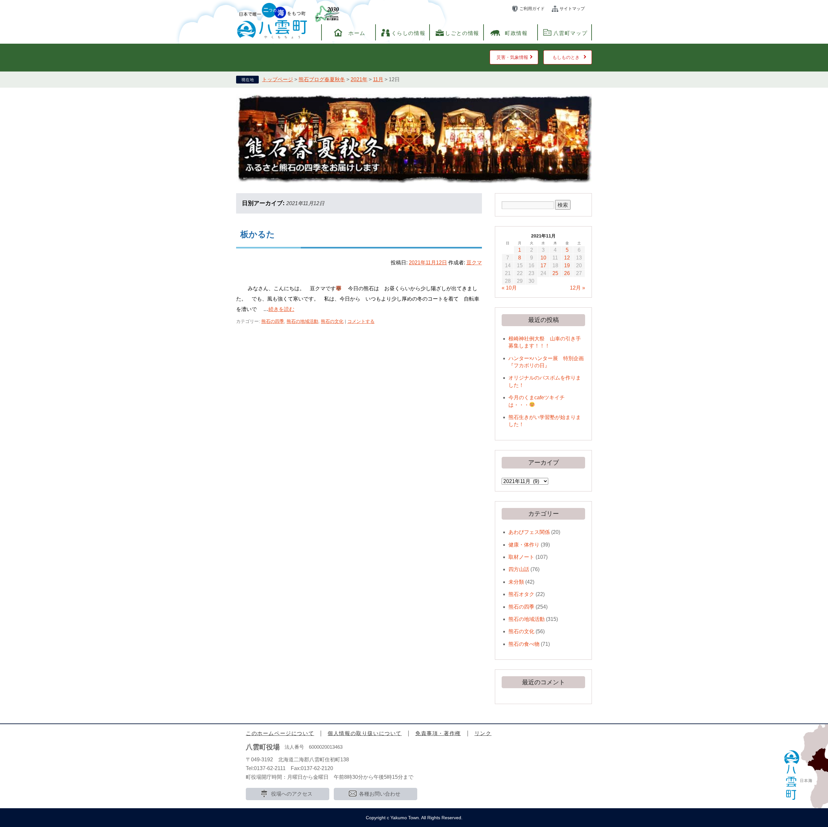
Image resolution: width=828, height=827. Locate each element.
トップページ (277, 79)
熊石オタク (521, 594)
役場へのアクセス (291, 794)
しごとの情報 (462, 33)
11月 (378, 79)
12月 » (577, 288)
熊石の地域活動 (302, 321)
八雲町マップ (570, 33)
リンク (483, 733)
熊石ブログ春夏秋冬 (322, 79)
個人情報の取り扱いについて (365, 733)
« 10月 (509, 288)
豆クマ (474, 262)
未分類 (516, 582)
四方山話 (518, 569)
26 (567, 273)
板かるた (257, 234)
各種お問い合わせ (379, 794)
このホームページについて (280, 733)
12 (567, 257)
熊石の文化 (332, 321)
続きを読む (281, 309)
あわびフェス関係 (529, 532)
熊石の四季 (272, 321)
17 (543, 265)
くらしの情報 (408, 33)
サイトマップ (572, 8)
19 (567, 265)
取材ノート (521, 557)
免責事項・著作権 (438, 733)
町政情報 (516, 33)
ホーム (356, 33)
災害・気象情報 (512, 57)
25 (555, 273)
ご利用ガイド (532, 8)
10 (543, 257)
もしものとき (566, 57)
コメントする (361, 321)
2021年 (359, 79)
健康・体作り (523, 544)
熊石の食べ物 (523, 644)
